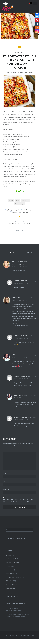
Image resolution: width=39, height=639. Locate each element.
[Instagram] (37, 31)
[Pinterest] (37, 20)
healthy (11, 200)
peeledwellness (19, 298)
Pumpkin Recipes (10, 584)
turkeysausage (19, 204)
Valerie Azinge (16, 72)
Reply (34, 262)
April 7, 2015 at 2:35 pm (19, 300)
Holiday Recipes (10, 573)
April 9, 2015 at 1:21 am (21, 378)
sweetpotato (25, 200)
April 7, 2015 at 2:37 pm (21, 338)
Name (5, 473)
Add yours (31, 252)
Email (5, 481)
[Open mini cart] (29, 5)
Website (6, 489)
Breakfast (8, 555)
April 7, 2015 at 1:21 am (19, 266)
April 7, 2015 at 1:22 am (21, 283)
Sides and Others (11, 588)
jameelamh (17, 355)
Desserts (8, 566)
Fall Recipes (9, 570)
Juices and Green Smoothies (14, 577)
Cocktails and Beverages (13, 562)
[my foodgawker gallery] (12, 210)
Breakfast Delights (11, 559)
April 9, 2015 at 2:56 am (21, 398)
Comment (7, 450)
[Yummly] (37, 27)
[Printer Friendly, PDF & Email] (19, 191)
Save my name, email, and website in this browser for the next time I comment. (18, 500)
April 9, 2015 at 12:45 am (19, 357)
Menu (35, 3)
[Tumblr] (37, 24)
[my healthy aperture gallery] (19, 212)
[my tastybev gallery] (27, 210)
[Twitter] (37, 16)
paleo (17, 200)
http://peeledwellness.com (20, 325)
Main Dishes (19, 52)
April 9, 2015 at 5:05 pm (21, 419)
